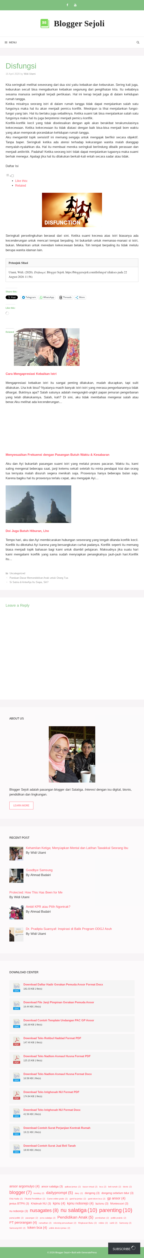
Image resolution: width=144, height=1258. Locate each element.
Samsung (125, 1223)
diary (79, 1193)
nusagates (44, 1210)
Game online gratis (57, 1199)
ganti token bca (96, 1199)
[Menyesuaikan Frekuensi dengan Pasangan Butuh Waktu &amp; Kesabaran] (38, 445)
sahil (113, 1223)
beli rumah (114, 1187)
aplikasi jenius (73, 1187)
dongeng (92, 1193)
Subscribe (122, 1249)
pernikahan (102, 1218)
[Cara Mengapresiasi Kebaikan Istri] (47, 365)
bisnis (127, 1187)
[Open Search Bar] (138, 42)
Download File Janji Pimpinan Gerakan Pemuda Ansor (58, 1002)
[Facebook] (67, 5)
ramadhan (45, 1223)
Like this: (21, 181)
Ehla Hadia (16, 1199)
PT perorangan (23, 1222)
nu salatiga (79, 1210)
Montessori (119, 1203)
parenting (115, 1210)
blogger (20, 1192)
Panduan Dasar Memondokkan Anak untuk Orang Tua (39, 577)
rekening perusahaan (64, 1223)
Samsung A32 (17, 1228)
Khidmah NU (41, 1203)
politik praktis (118, 1218)
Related (20, 185)
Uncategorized (17, 573)
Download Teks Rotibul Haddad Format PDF (52, 1038)
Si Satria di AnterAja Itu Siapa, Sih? (29, 582)
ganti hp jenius (78, 1199)
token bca (37, 1227)
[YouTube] (75, 5)
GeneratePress (89, 1252)
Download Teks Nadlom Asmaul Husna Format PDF (57, 1056)
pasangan (32, 1218)
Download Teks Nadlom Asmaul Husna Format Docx (57, 1074)
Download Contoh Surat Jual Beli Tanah (49, 1145)
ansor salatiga (52, 1186)
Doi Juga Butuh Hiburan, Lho (27, 531)
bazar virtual (90, 1187)
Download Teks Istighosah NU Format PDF (51, 1092)
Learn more (21, 805)
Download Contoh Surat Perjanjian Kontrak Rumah (56, 1127)
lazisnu (101, 1203)
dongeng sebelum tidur (117, 1193)
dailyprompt (59, 1192)
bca (102, 1187)
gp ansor (116, 1198)
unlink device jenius (59, 1228)
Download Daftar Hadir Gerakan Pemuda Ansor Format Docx (63, 984)
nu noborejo (18, 1211)
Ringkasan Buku (87, 1223)
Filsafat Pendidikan (35, 1199)
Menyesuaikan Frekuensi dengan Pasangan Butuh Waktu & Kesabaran (57, 454)
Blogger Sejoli (79, 23)
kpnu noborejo (80, 1203)
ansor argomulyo (24, 1186)
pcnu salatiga (48, 1218)
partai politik (16, 1218)
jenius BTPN (19, 1203)
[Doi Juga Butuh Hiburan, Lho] (38, 522)
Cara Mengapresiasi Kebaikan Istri (31, 374)
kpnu (59, 1203)
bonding (39, 1193)
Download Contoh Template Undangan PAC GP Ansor (58, 1020)
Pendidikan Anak (75, 1217)
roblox (103, 1223)
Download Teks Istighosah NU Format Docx (51, 1109)
